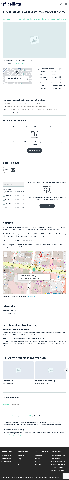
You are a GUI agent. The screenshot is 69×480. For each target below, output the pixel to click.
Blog (19, 464)
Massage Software (57, 470)
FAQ (19, 462)
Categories (16, 404)
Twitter (37, 459)
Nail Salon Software (58, 462)
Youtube (37, 462)
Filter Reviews (6, 181)
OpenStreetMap (56, 293)
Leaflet (48, 293)
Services (6, 404)
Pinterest (37, 464)
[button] (34, 270)
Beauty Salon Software (59, 464)
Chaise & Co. (8, 381)
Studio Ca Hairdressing (45, 381)
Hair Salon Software (58, 456)
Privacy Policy (6, 456)
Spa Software (56, 459)
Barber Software (57, 467)
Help (19, 459)
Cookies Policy (6, 462)
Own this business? (11, 113)
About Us (21, 456)
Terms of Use (6, 459)
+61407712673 (19, 64)
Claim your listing (15, 435)
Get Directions (31, 296)
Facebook (38, 456)
